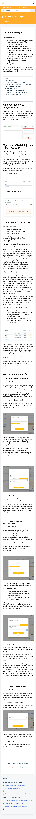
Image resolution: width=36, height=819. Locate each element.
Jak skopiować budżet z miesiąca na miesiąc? (16, 806)
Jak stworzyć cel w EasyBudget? (14, 82)
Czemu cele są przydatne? (12, 86)
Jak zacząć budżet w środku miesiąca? (14, 803)
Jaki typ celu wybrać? (11, 88)
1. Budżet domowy (10, 791)
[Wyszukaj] (32, 10)
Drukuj (7, 778)
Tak (23, 767)
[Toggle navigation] (33, 2)
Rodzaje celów (9, 80)
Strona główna (5, 7)
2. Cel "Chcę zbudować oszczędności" (17, 92)
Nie (14, 767)
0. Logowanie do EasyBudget (12, 788)
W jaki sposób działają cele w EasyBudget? (18, 84)
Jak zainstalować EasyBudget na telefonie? (15, 785)
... (12, 7)
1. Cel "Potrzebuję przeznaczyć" (15, 90)
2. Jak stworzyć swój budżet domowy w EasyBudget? (18, 793)
